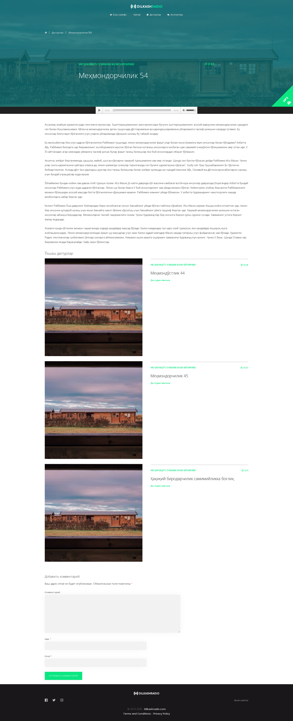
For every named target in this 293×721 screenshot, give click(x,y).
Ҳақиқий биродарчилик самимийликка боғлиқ (192, 478)
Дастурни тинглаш (160, 280)
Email (48, 656)
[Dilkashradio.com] (146, 4)
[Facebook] (47, 700)
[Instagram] (61, 700)
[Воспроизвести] (99, 110)
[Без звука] (183, 110)
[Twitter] (54, 700)
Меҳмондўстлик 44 (168, 273)
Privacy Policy (161, 713)
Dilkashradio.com (155, 709)
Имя (48, 639)
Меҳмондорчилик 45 (169, 375)
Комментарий (52, 592)
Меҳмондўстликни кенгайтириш (106, 64)
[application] (146, 110)
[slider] (191, 110)
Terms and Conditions (137, 713)
